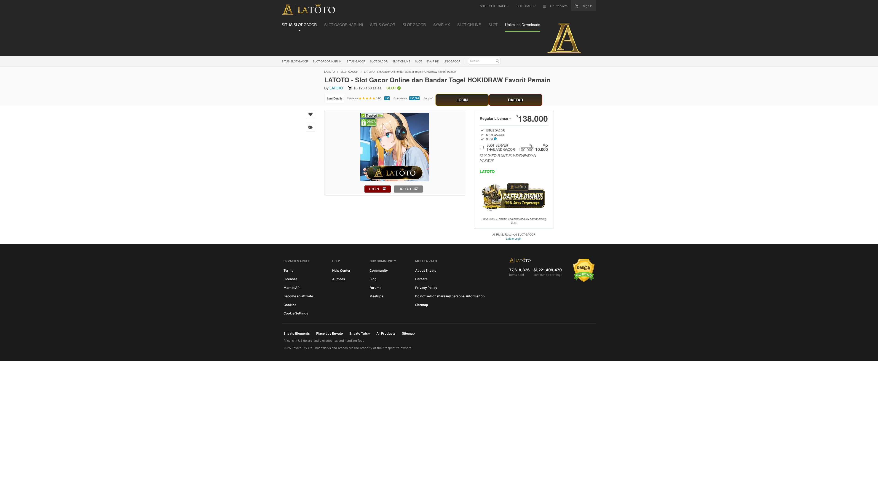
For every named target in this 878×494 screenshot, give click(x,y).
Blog (373, 279)
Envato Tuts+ (359, 333)
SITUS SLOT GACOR (295, 61)
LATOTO (329, 71)
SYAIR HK (433, 61)
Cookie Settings (296, 313)
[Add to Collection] (310, 127)
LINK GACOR (452, 61)
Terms (288, 270)
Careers (421, 279)
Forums (375, 288)
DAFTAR (515, 99)
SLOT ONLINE (401, 61)
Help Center (341, 270)
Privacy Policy (426, 288)
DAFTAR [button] (405, 189)
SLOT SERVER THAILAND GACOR (517, 147)
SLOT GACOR (379, 61)
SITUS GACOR (356, 61)
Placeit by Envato (329, 333)
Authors (338, 279)
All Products (386, 333)
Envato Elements (297, 333)
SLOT (418, 61)
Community (378, 270)
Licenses (290, 279)
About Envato (425, 270)
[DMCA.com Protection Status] (583, 281)
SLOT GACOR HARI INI (327, 61)
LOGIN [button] (374, 189)
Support (428, 98)
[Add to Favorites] (310, 114)
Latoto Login (514, 238)
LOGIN (462, 99)
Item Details (335, 98)
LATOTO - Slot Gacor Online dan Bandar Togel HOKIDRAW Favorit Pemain (410, 71)
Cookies (290, 305)
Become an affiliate (298, 296)
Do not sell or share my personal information (450, 296)
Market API (292, 288)
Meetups (376, 296)
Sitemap (421, 305)
